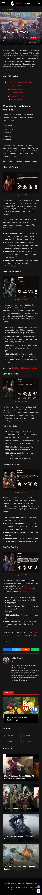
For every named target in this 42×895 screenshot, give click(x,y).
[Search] (39, 3)
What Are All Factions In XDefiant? (20, 82)
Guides (33, 37)
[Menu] (3, 3)
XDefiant (6, 641)
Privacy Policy (33, 887)
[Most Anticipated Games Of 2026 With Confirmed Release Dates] (21, 767)
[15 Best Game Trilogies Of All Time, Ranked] (21, 828)
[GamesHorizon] (21, 3)
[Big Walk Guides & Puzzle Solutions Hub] (21, 707)
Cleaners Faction (16, 96)
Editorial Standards (21, 887)
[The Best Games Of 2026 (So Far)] (21, 798)
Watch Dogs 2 (25, 589)
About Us (9, 887)
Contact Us (30, 890)
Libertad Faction (16, 86)
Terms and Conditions (17, 890)
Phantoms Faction (17, 89)
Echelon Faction (16, 93)
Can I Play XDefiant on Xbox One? (25, 368)
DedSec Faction (16, 99)
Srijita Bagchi (13, 37)
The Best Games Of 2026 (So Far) (17, 809)
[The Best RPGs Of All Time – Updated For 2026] (21, 858)
